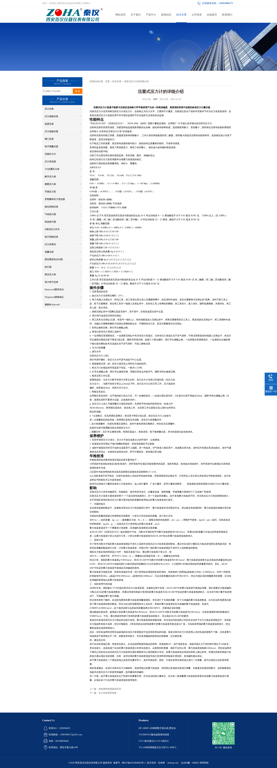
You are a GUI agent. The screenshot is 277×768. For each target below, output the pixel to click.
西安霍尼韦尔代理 (54, 259)
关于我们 (136, 14)
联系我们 (227, 14)
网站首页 (120, 14)
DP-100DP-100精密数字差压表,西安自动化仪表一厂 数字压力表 (159, 728)
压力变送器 (50, 161)
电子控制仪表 (51, 237)
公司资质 (197, 14)
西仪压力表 (50, 274)
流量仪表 (49, 252)
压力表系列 (50, 244)
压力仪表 (49, 109)
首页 (107, 81)
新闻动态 (166, 14)
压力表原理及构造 (108, 693)
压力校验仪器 (51, 131)
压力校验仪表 (51, 116)
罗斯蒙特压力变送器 (55, 199)
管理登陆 (204, 763)
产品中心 (151, 14)
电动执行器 (50, 222)
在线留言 (212, 14)
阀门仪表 (49, 139)
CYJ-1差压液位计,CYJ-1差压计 (154, 741)
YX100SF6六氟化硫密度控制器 (154, 734)
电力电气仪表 (51, 282)
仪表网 (161, 763)
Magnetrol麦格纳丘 (54, 297)
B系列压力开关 (52, 229)
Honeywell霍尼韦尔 (54, 289)
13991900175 (226, 3)
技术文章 (181, 14)
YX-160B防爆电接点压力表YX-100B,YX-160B (159, 747)
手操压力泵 (50, 191)
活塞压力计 (50, 154)
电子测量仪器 (51, 146)
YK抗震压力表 (52, 169)
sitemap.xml (172, 763)
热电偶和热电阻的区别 (110, 689)
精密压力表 (50, 184)
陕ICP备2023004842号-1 (134, 763)
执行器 (48, 267)
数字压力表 (50, 176)
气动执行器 (50, 214)
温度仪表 (49, 124)
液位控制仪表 (51, 207)
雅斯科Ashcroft (52, 304)
